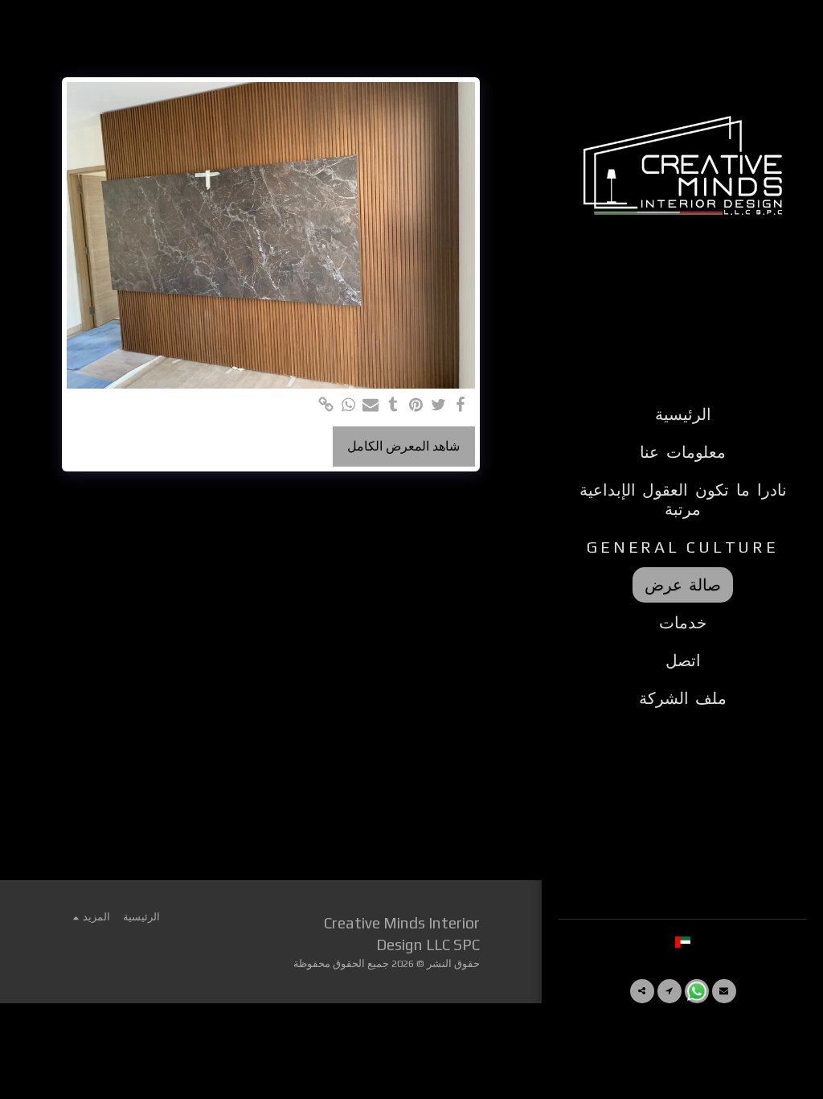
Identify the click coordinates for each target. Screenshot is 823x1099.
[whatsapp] (348, 405)
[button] (724, 991)
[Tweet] (438, 405)
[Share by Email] (370, 405)
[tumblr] (393, 405)
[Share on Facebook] (460, 405)
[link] (325, 405)
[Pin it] (415, 405)
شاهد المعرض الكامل (403, 446)
